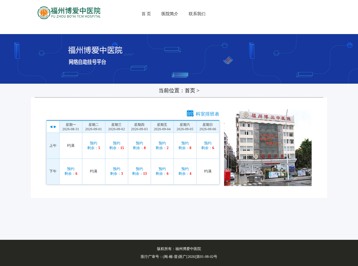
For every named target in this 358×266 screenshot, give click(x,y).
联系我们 (197, 14)
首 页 (146, 14)
